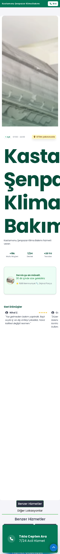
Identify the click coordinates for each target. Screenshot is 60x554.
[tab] (30, 503)
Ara (54, 3)
